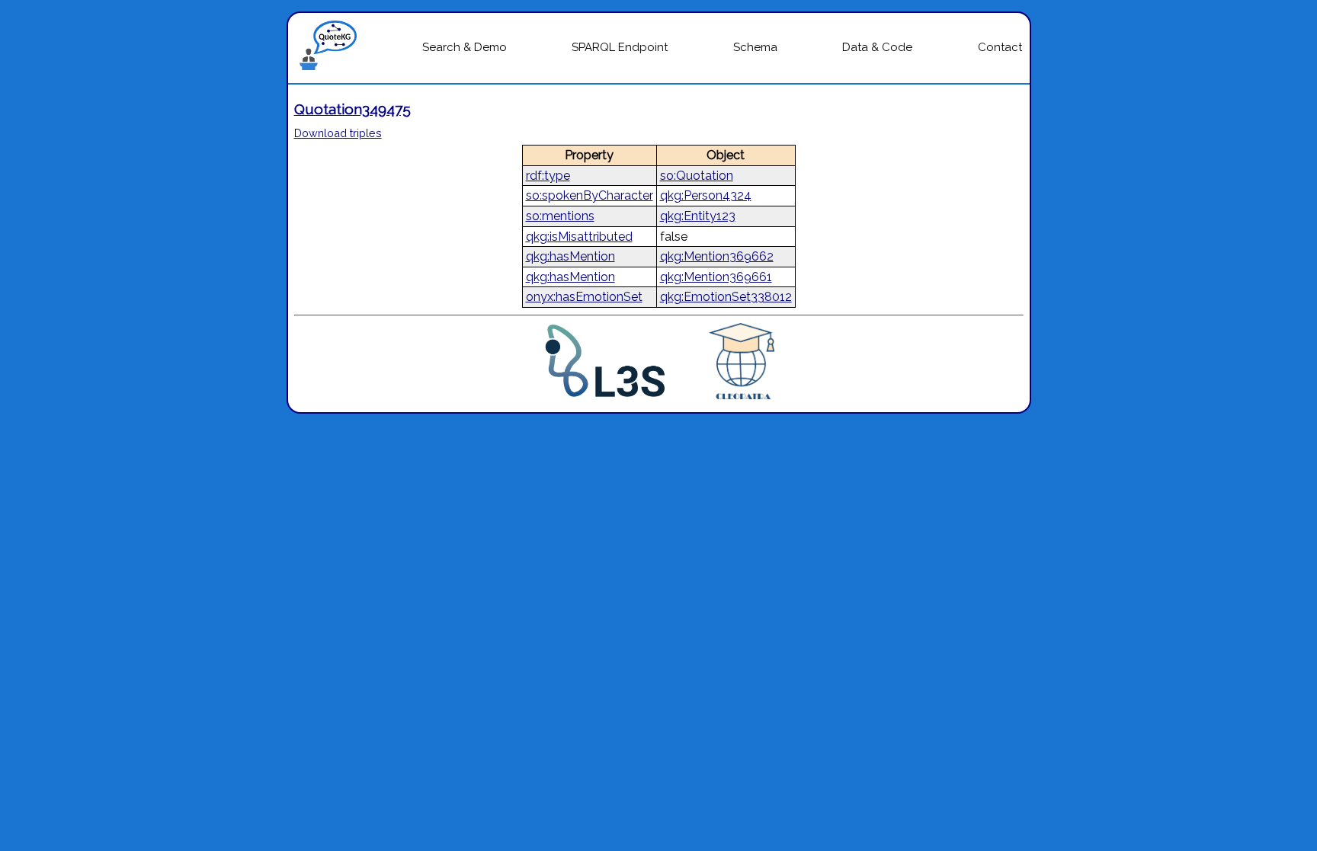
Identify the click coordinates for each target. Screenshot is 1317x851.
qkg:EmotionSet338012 (726, 297)
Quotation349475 (352, 109)
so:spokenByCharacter (589, 195)
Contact (1000, 47)
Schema (755, 47)
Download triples (338, 132)
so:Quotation (696, 175)
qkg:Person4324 (705, 195)
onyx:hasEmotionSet (584, 297)
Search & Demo (464, 47)
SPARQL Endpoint (620, 47)
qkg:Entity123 (697, 216)
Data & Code (877, 47)
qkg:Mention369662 (717, 256)
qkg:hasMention (570, 256)
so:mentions (560, 216)
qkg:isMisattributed (579, 236)
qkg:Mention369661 (716, 277)
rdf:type (548, 175)
